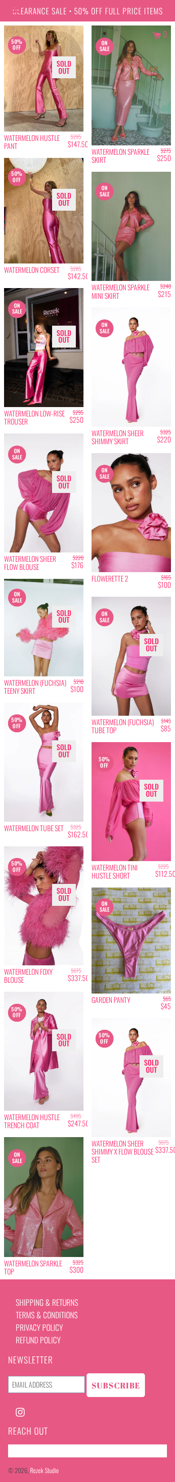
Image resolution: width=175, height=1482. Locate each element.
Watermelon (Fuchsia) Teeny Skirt (35, 686)
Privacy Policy (39, 1327)
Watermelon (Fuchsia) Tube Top (123, 726)
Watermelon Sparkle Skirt (120, 155)
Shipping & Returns (47, 1302)
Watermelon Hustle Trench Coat (32, 1121)
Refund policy (38, 1340)
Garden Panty (111, 999)
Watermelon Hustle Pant (32, 141)
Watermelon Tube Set (34, 828)
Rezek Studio (44, 1470)
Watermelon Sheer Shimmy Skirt (118, 437)
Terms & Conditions (47, 1315)
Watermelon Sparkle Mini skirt (120, 291)
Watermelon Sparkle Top (33, 1267)
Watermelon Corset (32, 269)
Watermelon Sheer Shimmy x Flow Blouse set (122, 1151)
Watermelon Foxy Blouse (28, 975)
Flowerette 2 (110, 578)
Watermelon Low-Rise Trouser (34, 417)
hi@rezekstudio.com (39, 1451)
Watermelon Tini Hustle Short (115, 871)
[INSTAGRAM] (20, 1411)
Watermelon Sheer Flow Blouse (30, 562)
